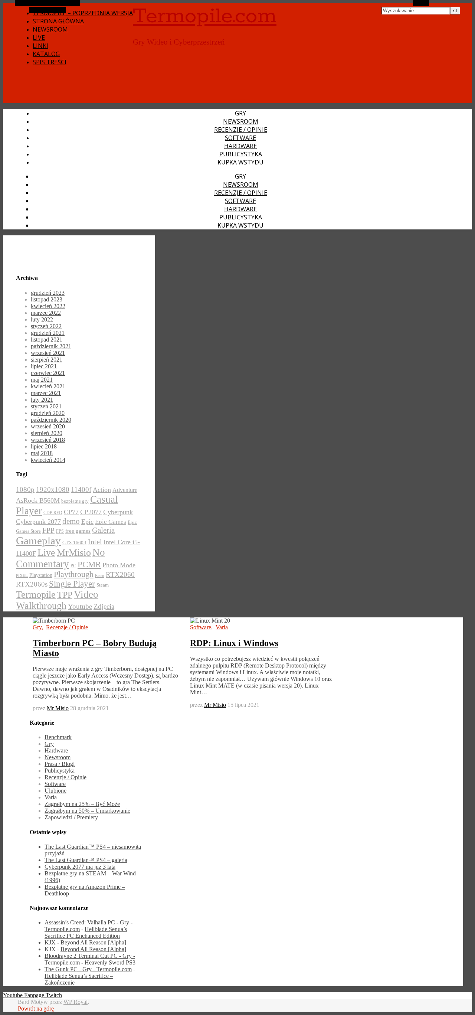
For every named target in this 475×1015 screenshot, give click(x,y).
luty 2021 (42, 399)
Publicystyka (240, 154)
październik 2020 (51, 420)
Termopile (36, 594)
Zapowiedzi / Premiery (71, 817)
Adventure (124, 489)
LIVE (39, 37)
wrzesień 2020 (48, 426)
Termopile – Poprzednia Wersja (83, 13)
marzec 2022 (46, 313)
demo (71, 521)
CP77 (71, 512)
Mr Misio (58, 708)
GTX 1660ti (74, 542)
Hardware (240, 146)
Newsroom (50, 29)
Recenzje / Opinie (240, 129)
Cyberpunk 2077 (38, 521)
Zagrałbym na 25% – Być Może (82, 804)
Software (240, 138)
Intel (95, 542)
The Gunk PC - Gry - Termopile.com (88, 969)
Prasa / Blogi (60, 764)
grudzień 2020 (48, 413)
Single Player (72, 583)
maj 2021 (42, 379)
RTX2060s (32, 584)
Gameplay (38, 540)
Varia (222, 627)
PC (73, 565)
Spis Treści (49, 62)
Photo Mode (118, 565)
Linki (40, 46)
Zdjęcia (104, 606)
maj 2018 (42, 453)
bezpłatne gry (75, 501)
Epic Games (110, 521)
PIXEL (22, 576)
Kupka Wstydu (240, 162)
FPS (60, 531)
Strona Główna (58, 21)
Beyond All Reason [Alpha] (93, 942)
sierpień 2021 (46, 359)
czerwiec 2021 (48, 373)
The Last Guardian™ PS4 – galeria (86, 860)
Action (102, 489)
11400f (81, 489)
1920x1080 (52, 489)
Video (86, 594)
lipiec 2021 (44, 366)
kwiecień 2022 (48, 306)
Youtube (80, 606)
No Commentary (60, 558)
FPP (48, 530)
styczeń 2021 (46, 406)
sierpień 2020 (46, 433)
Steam (102, 585)
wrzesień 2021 (48, 353)
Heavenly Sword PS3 (110, 962)
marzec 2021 (46, 393)
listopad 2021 (46, 339)
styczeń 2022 (46, 326)
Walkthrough (41, 605)
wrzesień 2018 (48, 440)
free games (78, 531)
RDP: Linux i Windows (234, 643)
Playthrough (74, 574)
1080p (25, 489)
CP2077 (91, 512)
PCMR (89, 564)
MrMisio (74, 552)
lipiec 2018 (44, 446)
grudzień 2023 (48, 293)
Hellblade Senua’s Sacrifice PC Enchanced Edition (86, 932)
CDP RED (52, 512)
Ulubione (55, 790)
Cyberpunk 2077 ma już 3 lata (80, 867)
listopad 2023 (46, 299)
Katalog (46, 54)
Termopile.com (204, 16)
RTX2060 (120, 574)
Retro (99, 576)
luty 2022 (42, 319)
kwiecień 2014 (48, 460)
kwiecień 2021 (48, 386)
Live (46, 552)
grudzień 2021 (48, 333)
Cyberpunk (118, 512)
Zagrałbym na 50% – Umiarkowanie (87, 810)
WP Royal (75, 1002)
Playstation (40, 575)
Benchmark (58, 737)
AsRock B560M (38, 500)
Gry (240, 113)
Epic (87, 521)
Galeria (103, 530)
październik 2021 (51, 346)
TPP (64, 595)
